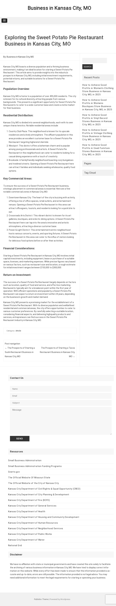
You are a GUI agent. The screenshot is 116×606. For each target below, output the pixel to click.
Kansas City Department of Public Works (30, 534)
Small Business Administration (25, 460)
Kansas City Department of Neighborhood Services (35, 528)
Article (18, 331)
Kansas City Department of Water (26, 540)
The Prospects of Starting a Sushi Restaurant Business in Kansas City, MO (20, 352)
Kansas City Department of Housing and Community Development (43, 517)
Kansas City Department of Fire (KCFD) (29, 500)
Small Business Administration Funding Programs (35, 466)
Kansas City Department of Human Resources (33, 523)
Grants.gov (14, 472)
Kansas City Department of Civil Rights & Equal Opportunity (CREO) (44, 489)
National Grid (15, 545)
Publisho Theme (41, 599)
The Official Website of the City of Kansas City (33, 483)
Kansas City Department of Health (26, 511)
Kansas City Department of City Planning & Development (38, 494)
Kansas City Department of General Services (32, 506)
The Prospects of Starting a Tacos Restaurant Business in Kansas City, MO (57, 352)
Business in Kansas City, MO (59, 8)
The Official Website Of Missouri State (29, 477)
